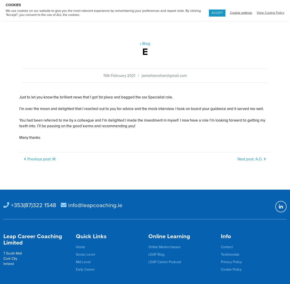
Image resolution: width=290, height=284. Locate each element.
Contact (227, 247)
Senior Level (85, 254)
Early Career (85, 269)
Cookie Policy (231, 269)
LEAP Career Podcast (164, 262)
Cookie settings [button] (241, 13)
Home (80, 247)
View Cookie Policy (270, 13)
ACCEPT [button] (217, 13)
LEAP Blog (156, 254)
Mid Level (83, 262)
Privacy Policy (231, 262)
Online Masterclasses (164, 247)
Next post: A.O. (250, 159)
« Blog (145, 43)
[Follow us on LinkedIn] (281, 206)
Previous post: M (41, 159)
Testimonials (230, 254)
